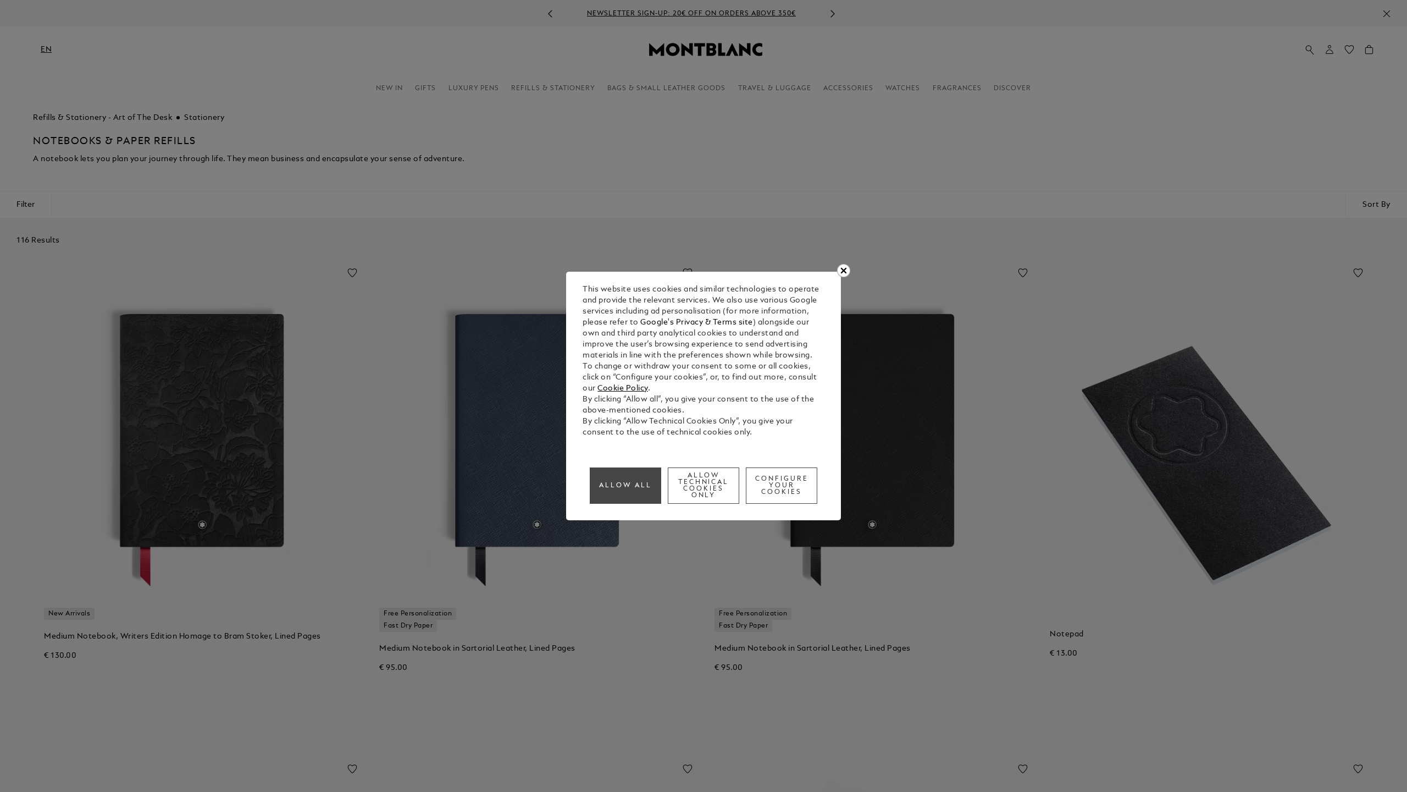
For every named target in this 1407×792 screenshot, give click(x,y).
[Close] (843, 270)
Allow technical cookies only (703, 485)
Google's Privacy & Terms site (696, 322)
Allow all (625, 485)
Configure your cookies (781, 486)
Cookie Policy (622, 388)
